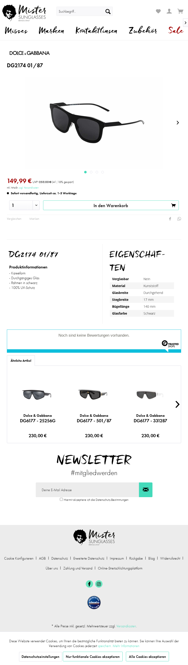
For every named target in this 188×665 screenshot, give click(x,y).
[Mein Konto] (169, 11)
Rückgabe (136, 558)
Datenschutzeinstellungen (40, 656)
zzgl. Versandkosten (29, 187)
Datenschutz (59, 558)
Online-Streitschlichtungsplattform (120, 568)
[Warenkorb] (180, 11)
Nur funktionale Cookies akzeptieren (93, 656)
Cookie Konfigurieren (18, 558)
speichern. (105, 645)
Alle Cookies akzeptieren (147, 656)
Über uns (52, 568)
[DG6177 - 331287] (150, 394)
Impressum (117, 558)
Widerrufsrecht (170, 558)
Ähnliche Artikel (21, 360)
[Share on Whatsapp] (179, 219)
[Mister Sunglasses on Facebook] (89, 584)
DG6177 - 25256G (37, 418)
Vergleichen (14, 219)
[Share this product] (170, 219)
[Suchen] (108, 11)
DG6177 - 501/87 (94, 418)
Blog (151, 558)
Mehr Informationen (126, 645)
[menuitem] (84, 11)
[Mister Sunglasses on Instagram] (98, 584)
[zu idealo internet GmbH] (94, 602)
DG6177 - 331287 (150, 418)
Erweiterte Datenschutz (88, 558)
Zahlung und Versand (77, 568)
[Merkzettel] (158, 11)
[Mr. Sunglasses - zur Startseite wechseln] (24, 13)
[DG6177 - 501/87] (94, 394)
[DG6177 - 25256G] (37, 394)
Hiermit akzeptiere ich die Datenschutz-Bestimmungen (96, 500)
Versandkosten (126, 626)
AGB (42, 558)
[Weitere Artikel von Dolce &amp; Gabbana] (48, 53)
